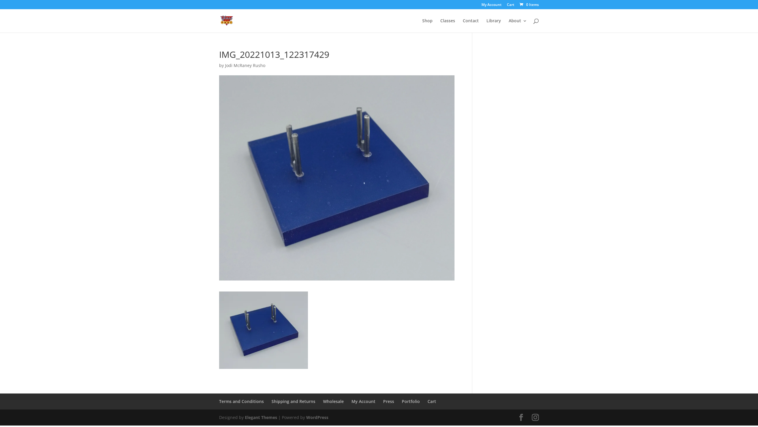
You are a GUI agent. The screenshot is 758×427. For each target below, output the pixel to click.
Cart (510, 5)
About (515, 21)
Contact (471, 21)
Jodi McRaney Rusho (245, 65)
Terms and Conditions (241, 401)
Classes (447, 21)
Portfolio (411, 401)
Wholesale (333, 401)
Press (388, 401)
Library (493, 21)
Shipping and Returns (293, 401)
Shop (427, 21)
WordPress (317, 417)
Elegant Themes (261, 417)
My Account (491, 5)
